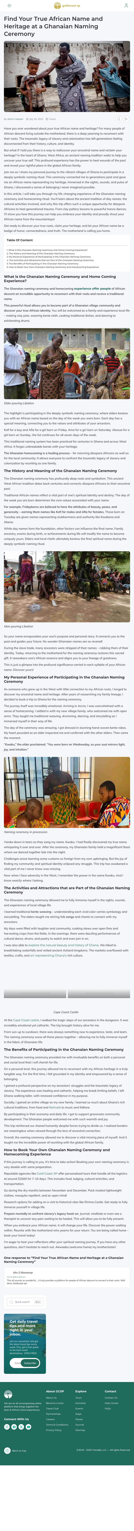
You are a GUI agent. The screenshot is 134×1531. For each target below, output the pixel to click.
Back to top (19, 1450)
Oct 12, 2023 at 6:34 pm (16, 1277)
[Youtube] (28, 1427)
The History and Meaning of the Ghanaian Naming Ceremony (42, 253)
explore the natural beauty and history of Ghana (63, 945)
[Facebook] (14, 1427)
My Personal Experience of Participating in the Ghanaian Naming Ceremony (50, 257)
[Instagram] (7, 1427)
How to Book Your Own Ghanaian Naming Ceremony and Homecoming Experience (54, 267)
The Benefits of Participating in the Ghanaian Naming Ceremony (43, 263)
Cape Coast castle (26, 1020)
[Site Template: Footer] (21, 1427)
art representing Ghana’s (48, 955)
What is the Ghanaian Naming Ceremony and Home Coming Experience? (48, 250)
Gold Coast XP (47, 1173)
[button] (9, 5)
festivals (55, 1107)
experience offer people (92, 288)
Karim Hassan (15, 119)
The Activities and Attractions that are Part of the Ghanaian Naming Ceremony (51, 260)
